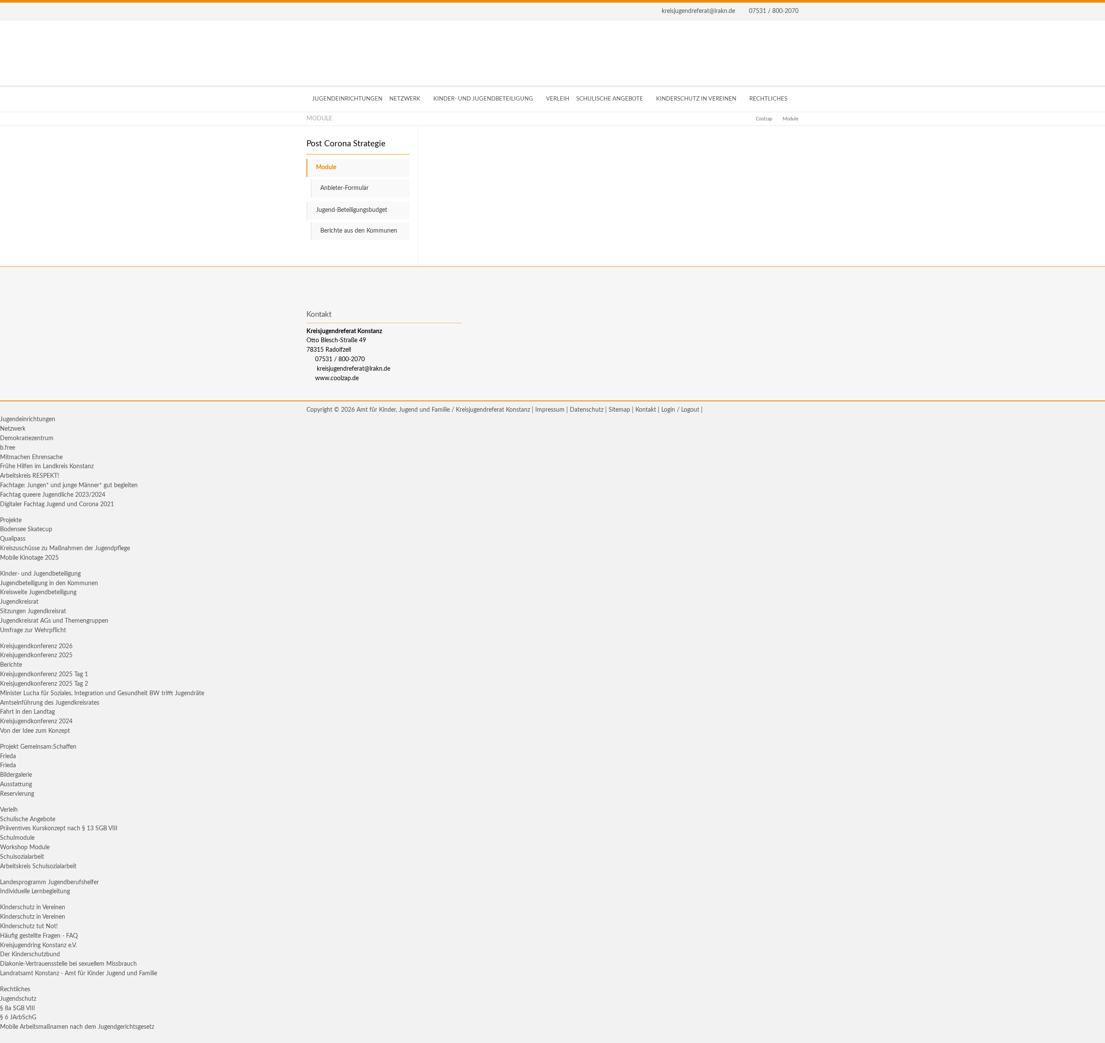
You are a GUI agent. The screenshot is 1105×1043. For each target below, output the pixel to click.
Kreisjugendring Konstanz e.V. (38, 945)
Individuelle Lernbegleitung (35, 892)
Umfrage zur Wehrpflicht (33, 630)
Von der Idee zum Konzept (35, 731)
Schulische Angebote (27, 819)
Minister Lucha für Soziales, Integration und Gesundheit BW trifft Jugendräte (102, 693)
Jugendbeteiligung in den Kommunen (49, 583)
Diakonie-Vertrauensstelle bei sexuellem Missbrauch (68, 964)
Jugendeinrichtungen (27, 419)
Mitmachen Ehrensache (31, 457)
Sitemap (619, 410)
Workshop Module (25, 847)
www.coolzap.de (337, 378)
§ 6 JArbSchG (18, 1018)
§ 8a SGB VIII (17, 1008)
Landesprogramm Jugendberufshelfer (49, 882)
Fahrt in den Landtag (27, 712)
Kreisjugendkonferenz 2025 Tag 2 (44, 684)
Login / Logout (680, 410)
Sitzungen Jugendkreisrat (33, 611)
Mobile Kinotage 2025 (29, 558)
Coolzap (764, 119)
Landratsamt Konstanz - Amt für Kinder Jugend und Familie (78, 974)
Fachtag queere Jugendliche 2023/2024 (52, 495)
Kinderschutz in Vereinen (32, 907)
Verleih (9, 810)
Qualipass (12, 539)
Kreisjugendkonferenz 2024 (36, 721)
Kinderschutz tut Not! (29, 926)
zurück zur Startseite (552, 53)
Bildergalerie (16, 775)
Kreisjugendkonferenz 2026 (36, 646)
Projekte (11, 520)
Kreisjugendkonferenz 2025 (36, 655)
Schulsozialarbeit (22, 857)
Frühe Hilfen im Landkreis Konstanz (47, 466)
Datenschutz (586, 410)
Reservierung (17, 794)
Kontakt (645, 410)
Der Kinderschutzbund (30, 955)
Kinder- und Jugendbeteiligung (40, 574)
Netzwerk (12, 429)
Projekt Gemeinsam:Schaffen (38, 747)
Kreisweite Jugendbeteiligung (38, 592)
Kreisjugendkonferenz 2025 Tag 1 (44, 674)
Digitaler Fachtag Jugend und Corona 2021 (57, 504)
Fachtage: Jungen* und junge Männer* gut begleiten (69, 485)
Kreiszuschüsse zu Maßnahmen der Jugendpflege (65, 548)
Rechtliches (15, 989)
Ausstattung (16, 784)
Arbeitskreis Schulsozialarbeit (38, 866)
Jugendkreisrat (19, 602)
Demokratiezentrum (27, 438)
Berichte (11, 665)
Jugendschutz (18, 999)
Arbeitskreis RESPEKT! (29, 476)
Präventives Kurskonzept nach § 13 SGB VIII (58, 829)
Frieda (8, 756)
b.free (7, 448)
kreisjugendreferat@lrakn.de (698, 11)
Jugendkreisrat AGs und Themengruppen (54, 621)
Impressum (550, 410)
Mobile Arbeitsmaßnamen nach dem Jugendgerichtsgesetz (77, 1027)
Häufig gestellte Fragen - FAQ (39, 936)
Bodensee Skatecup (26, 529)
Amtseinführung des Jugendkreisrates (49, 703)
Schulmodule (17, 838)
